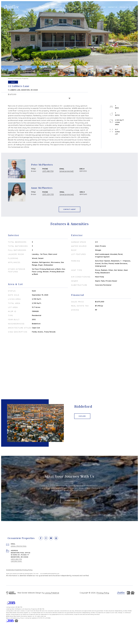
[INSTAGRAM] (46, 538)
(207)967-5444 (16, 561)
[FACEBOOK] (41, 538)
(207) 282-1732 (16, 559)
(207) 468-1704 (48, 171)
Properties (44, 7)
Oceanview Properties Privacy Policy (19, 570)
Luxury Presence (52, 593)
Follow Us (124, 7)
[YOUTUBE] (51, 538)
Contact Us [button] (69, 500)
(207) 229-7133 (48, 194)
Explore (82, 416)
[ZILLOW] (56, 538)
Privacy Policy (103, 593)
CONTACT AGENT (69, 209)
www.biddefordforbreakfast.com (50, 573)
